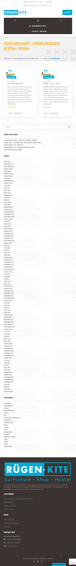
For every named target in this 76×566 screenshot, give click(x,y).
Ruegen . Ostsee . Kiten (51, 83)
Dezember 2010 (9, 377)
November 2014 (9, 264)
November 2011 (8, 351)
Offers (6, 427)
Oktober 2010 (8, 382)
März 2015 (7, 255)
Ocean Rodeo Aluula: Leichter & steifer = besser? (20, 140)
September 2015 (9, 241)
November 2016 (9, 214)
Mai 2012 (6, 336)
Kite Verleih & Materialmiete (11, 523)
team (5, 439)
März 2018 (7, 193)
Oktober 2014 (8, 267)
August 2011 (8, 358)
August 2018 (8, 183)
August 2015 (8, 243)
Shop (5, 430)
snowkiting (8, 432)
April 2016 (7, 224)
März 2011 (7, 370)
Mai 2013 (6, 308)
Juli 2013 (7, 303)
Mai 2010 (6, 387)
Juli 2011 (6, 360)
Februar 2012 (8, 343)
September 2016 (9, 217)
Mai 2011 (6, 365)
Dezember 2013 (9, 291)
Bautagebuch (8, 406)
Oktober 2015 (8, 238)
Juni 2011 (7, 363)
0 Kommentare (18, 113)
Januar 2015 (8, 260)
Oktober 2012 (8, 324)
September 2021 (9, 166)
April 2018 (7, 190)
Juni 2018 (7, 188)
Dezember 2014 (9, 262)
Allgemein (7, 403)
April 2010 (7, 389)
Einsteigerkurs (9, 410)
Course (6, 408)
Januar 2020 (8, 176)
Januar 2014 (8, 288)
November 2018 (9, 181)
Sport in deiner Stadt (15, 83)
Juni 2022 (7, 162)
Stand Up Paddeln (9, 502)
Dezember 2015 (9, 233)
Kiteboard (7, 420)
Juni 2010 (7, 384)
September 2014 (9, 269)
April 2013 (7, 310)
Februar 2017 (8, 207)
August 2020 (8, 169)
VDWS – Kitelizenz (9, 509)
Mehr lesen (13, 107)
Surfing (6, 434)
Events (6, 413)
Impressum (44, 5)
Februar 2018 (8, 195)
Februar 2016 (8, 229)
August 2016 (8, 219)
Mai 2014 (6, 279)
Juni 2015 (7, 248)
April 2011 (7, 367)
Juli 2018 (7, 186)
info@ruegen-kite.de (12, 546)
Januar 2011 (8, 375)
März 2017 (7, 205)
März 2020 (7, 171)
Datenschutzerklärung (30, 5)
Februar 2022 (8, 164)
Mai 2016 (6, 221)
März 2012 (7, 341)
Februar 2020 (8, 174)
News (9, 113)
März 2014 (7, 284)
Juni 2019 (7, 178)
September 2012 (9, 327)
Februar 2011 (8, 372)
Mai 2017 (6, 200)
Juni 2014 (7, 276)
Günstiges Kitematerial (12, 418)
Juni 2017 (7, 197)
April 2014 (7, 281)
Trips (6, 444)
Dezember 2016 (9, 212)
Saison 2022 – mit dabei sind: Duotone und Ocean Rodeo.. (23, 142)
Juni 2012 (7, 334)
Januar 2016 (8, 231)
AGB (50, 5)
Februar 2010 (8, 391)
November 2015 (9, 236)
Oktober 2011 (8, 353)
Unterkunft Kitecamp (10, 506)
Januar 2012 (8, 346)
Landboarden (8, 422)
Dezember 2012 (9, 320)
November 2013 (9, 293)
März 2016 (7, 226)
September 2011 (9, 355)
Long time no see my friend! (13, 150)
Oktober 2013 (8, 296)
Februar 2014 (8, 286)
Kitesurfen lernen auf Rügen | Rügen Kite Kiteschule (18, 499)
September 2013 (9, 298)
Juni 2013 (7, 305)
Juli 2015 (7, 245)
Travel (6, 442)
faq (5, 415)
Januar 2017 (8, 209)
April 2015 (7, 253)
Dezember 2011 (8, 348)
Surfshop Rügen (9, 437)
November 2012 (9, 322)
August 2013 (8, 300)
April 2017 (7, 202)
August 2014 (8, 272)
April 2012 (7, 339)
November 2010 (9, 379)
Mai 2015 (6, 250)
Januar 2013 (8, 317)
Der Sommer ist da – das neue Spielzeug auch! (19, 147)
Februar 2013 (8, 315)
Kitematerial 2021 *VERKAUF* (13, 145)
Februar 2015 (8, 257)
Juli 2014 (7, 274)
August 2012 (8, 329)
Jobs (38, 5)
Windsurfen (8, 446)
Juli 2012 (7, 332)
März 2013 (7, 312)
